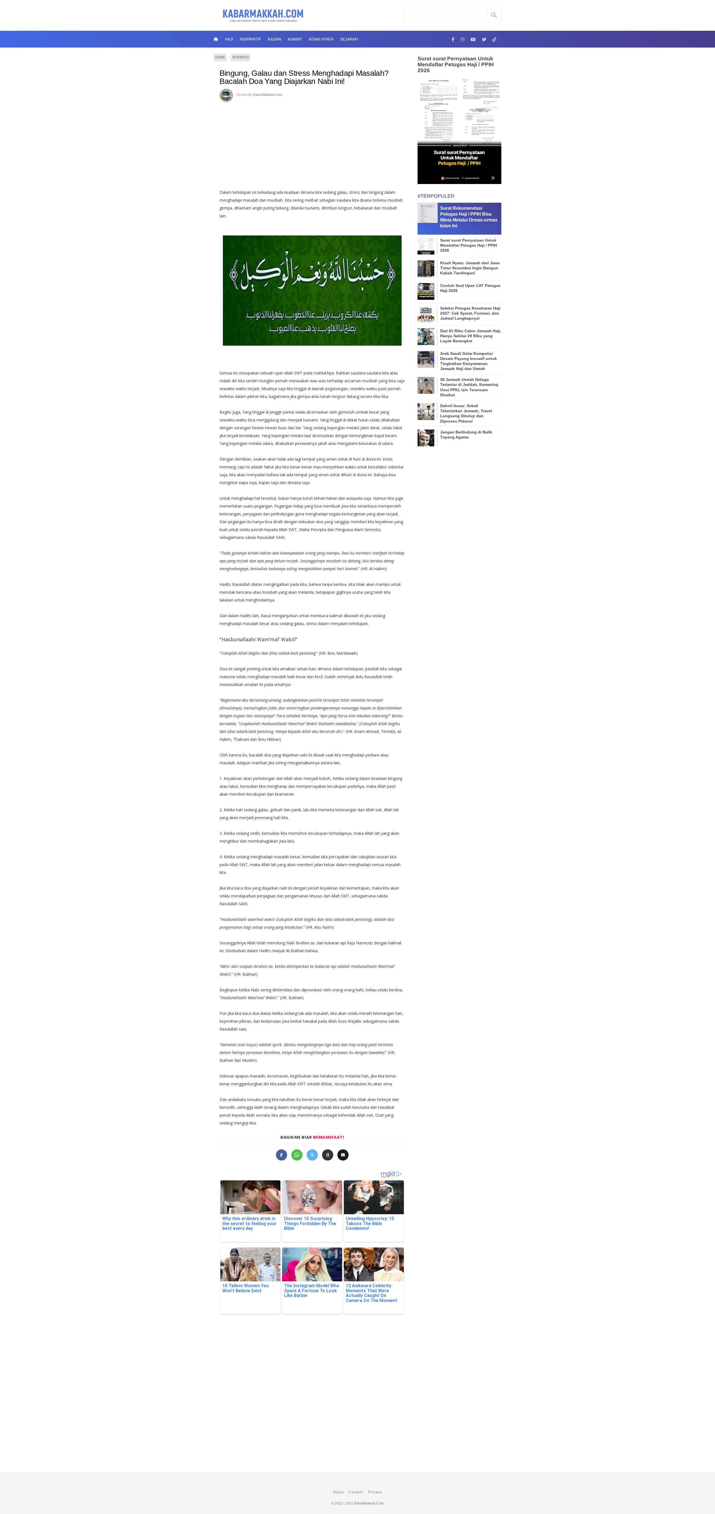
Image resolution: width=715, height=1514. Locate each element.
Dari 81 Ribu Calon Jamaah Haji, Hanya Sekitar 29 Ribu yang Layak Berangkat (470, 336)
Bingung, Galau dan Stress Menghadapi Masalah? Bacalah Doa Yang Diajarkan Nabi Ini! (304, 77)
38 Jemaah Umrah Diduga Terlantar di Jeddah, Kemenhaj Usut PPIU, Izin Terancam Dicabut (469, 387)
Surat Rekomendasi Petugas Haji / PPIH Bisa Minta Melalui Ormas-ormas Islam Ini (468, 217)
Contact (356, 1492)
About (338, 1492)
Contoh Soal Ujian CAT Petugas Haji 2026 (470, 288)
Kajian (274, 39)
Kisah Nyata (321, 39)
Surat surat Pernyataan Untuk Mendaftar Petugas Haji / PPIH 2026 (456, 64)
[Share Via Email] (343, 1155)
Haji (229, 39)
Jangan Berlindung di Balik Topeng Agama (466, 434)
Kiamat (295, 39)
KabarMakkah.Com (267, 95)
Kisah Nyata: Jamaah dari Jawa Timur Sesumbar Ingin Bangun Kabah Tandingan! (470, 268)
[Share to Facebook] (281, 1155)
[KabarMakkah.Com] (453, 39)
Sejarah (349, 39)
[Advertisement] (318, 144)
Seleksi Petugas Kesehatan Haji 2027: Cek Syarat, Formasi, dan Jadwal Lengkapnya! (470, 313)
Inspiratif (250, 39)
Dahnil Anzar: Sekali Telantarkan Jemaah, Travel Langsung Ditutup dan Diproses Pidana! (466, 413)
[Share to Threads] (327, 1155)
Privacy (375, 1492)
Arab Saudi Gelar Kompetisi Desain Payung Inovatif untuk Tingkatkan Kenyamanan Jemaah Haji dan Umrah (468, 361)
